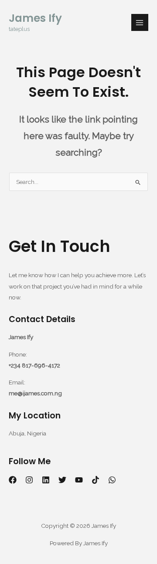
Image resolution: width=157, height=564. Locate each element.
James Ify (35, 18)
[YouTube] (79, 480)
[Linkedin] (46, 480)
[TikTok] (95, 480)
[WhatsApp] (112, 480)
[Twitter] (62, 480)
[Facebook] (13, 480)
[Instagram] (29, 480)
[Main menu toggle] (139, 22)
